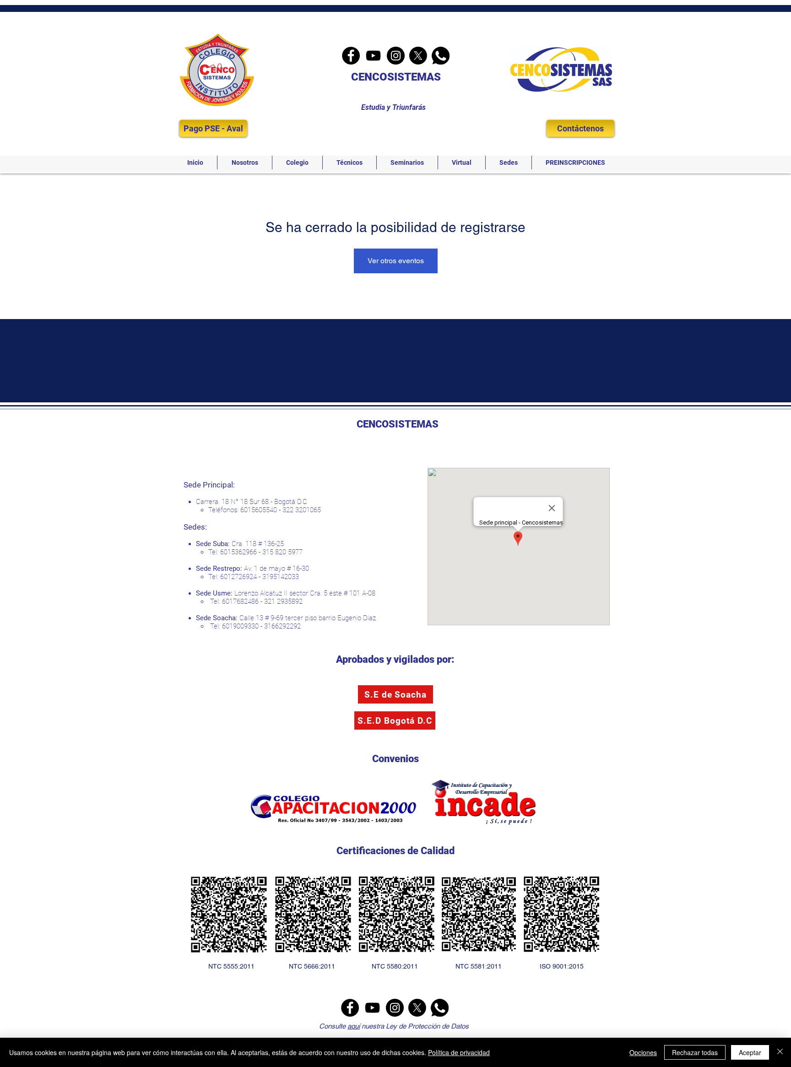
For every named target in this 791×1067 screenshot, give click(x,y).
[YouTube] (373, 56)
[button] (244, 162)
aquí (353, 1026)
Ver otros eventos (396, 260)
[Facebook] (351, 56)
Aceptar (750, 1052)
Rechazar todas (695, 1052)
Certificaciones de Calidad (395, 850)
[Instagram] (396, 56)
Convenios (395, 758)
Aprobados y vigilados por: (395, 659)
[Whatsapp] (441, 56)
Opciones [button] (643, 1052)
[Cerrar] (780, 1052)
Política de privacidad (459, 1052)
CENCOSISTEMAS (396, 76)
